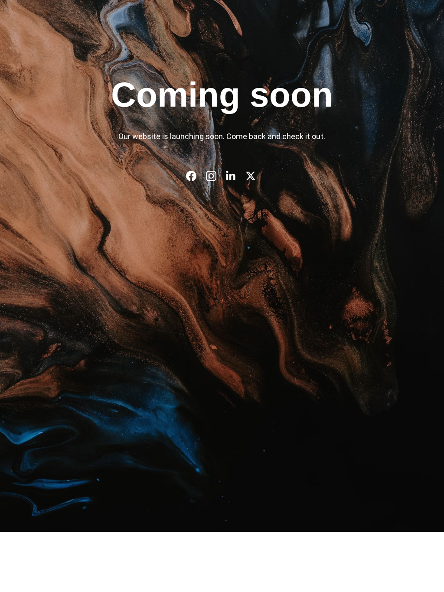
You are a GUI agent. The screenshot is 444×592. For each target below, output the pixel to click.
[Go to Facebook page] (195, 176)
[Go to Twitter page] (250, 176)
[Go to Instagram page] (215, 176)
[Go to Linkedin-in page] (235, 176)
